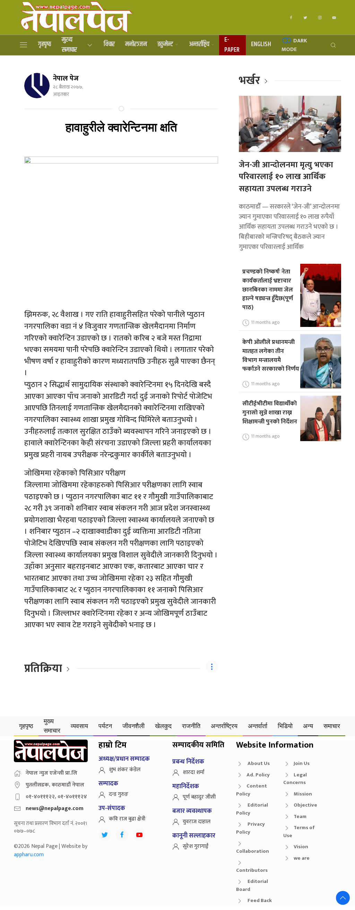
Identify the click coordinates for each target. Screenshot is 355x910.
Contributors (252, 870)
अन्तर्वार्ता (257, 726)
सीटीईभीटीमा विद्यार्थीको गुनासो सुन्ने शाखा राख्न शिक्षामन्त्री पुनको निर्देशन (269, 412)
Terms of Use (299, 831)
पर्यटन (105, 726)
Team (300, 816)
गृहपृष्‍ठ (44, 44)
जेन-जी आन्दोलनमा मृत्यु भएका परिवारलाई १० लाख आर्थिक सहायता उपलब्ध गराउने (286, 177)
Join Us (302, 763)
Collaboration (252, 851)
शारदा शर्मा (194, 772)
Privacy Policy (250, 828)
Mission (303, 794)
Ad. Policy (258, 774)
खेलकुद (163, 726)
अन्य (308, 726)
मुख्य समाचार (69, 45)
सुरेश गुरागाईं (195, 846)
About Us (258, 763)
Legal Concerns (295, 778)
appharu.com (29, 854)
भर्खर (249, 80)
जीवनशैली (133, 726)
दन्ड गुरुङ (118, 794)
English (261, 44)
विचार (109, 44)
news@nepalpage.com (55, 808)
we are (302, 858)
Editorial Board (252, 885)
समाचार (331, 726)
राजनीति (191, 726)
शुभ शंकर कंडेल (124, 769)
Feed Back (259, 900)
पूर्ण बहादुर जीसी (199, 797)
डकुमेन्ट (165, 44)
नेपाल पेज (66, 78)
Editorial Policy (252, 809)
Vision (301, 846)
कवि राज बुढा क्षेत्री (127, 819)
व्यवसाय (79, 726)
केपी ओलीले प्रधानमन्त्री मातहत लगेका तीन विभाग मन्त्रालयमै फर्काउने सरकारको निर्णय (270, 355)
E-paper (232, 45)
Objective (305, 805)
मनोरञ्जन (136, 44)
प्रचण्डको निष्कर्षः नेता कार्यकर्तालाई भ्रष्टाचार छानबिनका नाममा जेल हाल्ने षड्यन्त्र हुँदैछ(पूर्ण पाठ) (267, 289)
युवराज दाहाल (196, 821)
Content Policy (251, 790)
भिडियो (285, 726)
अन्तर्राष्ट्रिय (199, 44)
